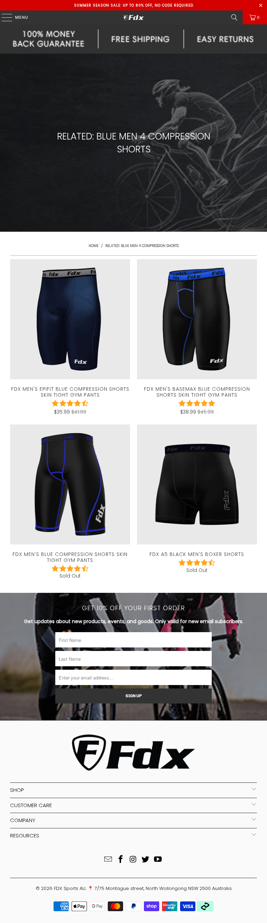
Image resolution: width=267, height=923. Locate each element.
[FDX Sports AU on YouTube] (158, 859)
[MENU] (3, 17)
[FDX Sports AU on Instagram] (133, 859)
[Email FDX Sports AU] (108, 859)
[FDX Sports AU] (133, 17)
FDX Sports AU (70, 888)
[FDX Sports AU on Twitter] (145, 859)
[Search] (234, 17)
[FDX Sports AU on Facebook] (120, 859)
